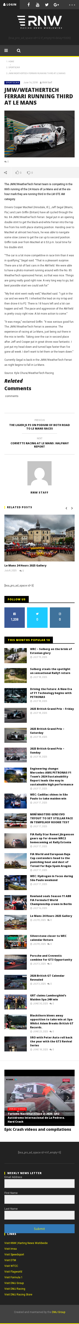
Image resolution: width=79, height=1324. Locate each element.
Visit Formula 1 (13, 1277)
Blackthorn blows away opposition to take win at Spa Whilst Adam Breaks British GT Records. (52, 1021)
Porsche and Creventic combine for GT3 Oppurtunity (51, 958)
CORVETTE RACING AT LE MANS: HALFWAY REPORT (40, 443)
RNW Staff (47, 82)
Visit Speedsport (14, 1254)
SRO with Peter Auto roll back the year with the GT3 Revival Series (51, 1041)
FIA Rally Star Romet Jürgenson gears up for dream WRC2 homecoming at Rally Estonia (52, 838)
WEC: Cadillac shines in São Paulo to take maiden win (49, 796)
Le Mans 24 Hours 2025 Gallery (25, 565)
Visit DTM (10, 1260)
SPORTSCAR (12, 83)
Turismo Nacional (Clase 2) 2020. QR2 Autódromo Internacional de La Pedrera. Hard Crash (36, 1118)
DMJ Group (58, 1312)
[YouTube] (37, 4)
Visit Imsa (10, 1248)
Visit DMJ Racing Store (18, 1294)
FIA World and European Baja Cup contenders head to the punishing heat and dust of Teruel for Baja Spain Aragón (50, 860)
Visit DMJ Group (14, 1283)
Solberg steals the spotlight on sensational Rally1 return (50, 671)
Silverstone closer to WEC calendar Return (48, 938)
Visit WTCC (11, 1266)
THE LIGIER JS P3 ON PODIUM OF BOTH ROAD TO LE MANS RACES (39, 425)
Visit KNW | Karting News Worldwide (26, 1243)
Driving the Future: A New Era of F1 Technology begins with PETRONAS (51, 693)
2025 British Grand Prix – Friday (52, 709)
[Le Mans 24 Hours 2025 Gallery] (39, 538)
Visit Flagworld (13, 1271)
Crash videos (17, 1109)
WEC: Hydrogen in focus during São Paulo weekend (51, 878)
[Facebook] (28, 4)
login (11, 4)
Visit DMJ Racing (14, 1288)
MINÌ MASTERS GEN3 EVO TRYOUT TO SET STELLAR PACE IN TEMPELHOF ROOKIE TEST (51, 818)
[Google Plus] (56, 4)
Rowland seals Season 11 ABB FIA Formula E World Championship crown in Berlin (51, 900)
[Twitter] (47, 4)
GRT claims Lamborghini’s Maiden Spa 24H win (48, 997)
